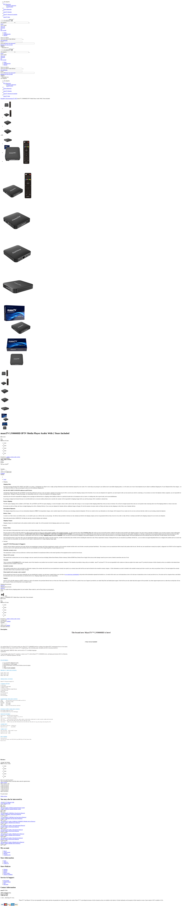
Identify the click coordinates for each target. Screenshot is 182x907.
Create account (6, 852)
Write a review (4, 782)
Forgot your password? (10, 43)
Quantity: (3, 469)
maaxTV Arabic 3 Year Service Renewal (10, 839)
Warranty (5, 870)
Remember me (5, 47)
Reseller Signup (7, 881)
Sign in (2, 40)
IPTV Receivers (7, 98)
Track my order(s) (5, 39)
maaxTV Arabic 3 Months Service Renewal (10, 835)
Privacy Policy (6, 873)
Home (2, 98)
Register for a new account (7, 44)
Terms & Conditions (8, 874)
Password (3, 43)
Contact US (6, 863)
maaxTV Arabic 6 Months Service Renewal (10, 843)
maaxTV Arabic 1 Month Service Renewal (10, 822)
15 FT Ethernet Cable (5, 803)
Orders (4, 32)
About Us (5, 862)
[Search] (29, 52)
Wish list (5, 35)
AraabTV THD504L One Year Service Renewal (11, 818)
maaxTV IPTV (9, 6)
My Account (6, 880)
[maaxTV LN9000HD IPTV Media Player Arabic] (17, 168)
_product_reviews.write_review (13, 457)
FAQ (4, 883)
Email (2, 41)
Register (5, 40)
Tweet (4, 479)
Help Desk (5, 884)
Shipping (5, 869)
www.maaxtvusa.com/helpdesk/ (72, 574)
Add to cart (8, 472)
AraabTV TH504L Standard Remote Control (11, 809)
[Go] (22, 39)
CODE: (2, 458)
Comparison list (6, 34)
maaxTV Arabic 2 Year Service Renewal (10, 831)
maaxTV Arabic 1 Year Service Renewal (10, 826)
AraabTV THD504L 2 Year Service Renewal (11, 814)
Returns (5, 872)
